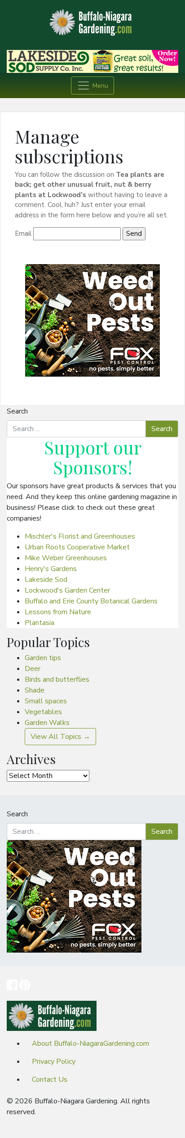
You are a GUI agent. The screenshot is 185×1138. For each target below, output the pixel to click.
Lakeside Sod (46, 580)
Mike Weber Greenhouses (66, 558)
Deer (32, 669)
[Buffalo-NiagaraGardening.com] (92, 20)
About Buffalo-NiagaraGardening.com (90, 1043)
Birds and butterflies (57, 679)
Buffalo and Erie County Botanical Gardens (91, 601)
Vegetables (43, 712)
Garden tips (43, 658)
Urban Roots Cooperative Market (77, 547)
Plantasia (39, 623)
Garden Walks (47, 723)
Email (23, 233)
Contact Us (49, 1079)
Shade (34, 690)
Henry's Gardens (51, 569)
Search (17, 411)
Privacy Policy (53, 1061)
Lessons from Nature (58, 612)
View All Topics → (60, 737)
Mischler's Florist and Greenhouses (80, 536)
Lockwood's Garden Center (67, 590)
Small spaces (46, 701)
